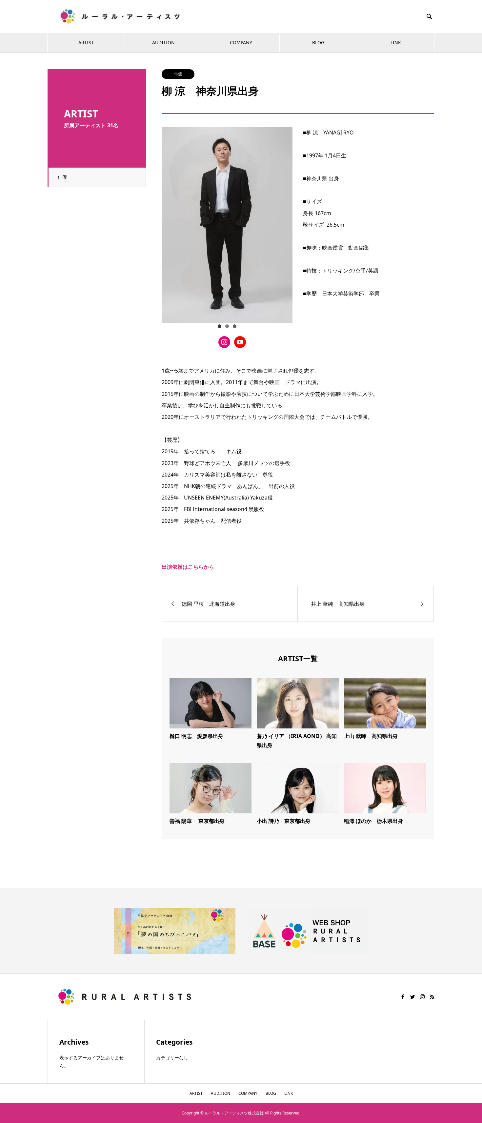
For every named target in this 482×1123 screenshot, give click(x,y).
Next (284, 223)
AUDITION (163, 42)
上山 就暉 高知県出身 (371, 736)
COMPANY (241, 42)
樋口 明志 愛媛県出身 (196, 736)
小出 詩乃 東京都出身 (284, 821)
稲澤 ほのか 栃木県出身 (373, 821)
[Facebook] (402, 996)
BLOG (318, 42)
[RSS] (432, 996)
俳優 (62, 177)
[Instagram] (422, 996)
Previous (170, 223)
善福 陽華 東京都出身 (197, 821)
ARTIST (86, 42)
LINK (396, 42)
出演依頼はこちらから (188, 566)
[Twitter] (412, 996)
